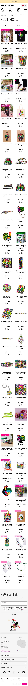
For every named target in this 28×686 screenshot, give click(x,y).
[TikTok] (19, 673)
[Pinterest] (14, 673)
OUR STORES (19, 637)
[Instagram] (9, 673)
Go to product (7, 41)
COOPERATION (4, 663)
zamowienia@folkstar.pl (5, 651)
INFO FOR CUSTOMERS (5, 655)
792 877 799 (3, 650)
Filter (5, 25)
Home (2, 14)
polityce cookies (8, 680)
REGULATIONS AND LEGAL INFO (7, 659)
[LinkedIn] (23, 673)
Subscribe (14, 614)
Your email (4, 602)
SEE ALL (18, 650)
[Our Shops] (21, 648)
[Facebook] (4, 673)
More (23, 609)
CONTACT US (3, 637)
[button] (2, 10)
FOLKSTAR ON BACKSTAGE (6, 667)
